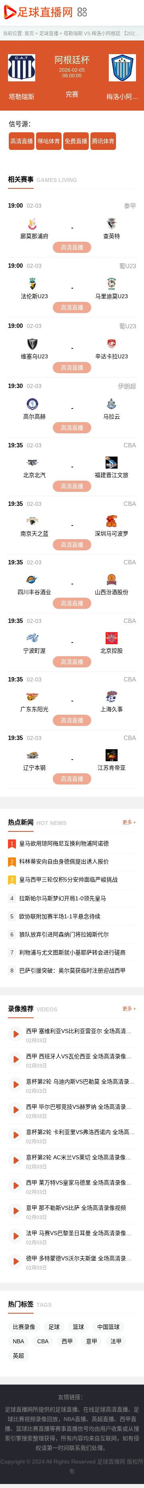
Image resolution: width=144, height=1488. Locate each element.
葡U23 (127, 266)
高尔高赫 (34, 416)
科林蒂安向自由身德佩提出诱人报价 (64, 861)
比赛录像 (24, 1327)
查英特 (111, 236)
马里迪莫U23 (111, 296)
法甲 (116, 1341)
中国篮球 (108, 1327)
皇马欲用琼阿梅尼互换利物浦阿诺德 (64, 843)
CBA (130, 445)
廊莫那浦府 (34, 236)
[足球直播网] (38, 19)
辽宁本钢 (34, 767)
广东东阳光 (34, 709)
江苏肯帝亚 (112, 767)
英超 (18, 1356)
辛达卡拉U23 (111, 356)
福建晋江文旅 (111, 475)
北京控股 (111, 650)
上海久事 (111, 709)
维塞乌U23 (34, 356)
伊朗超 (127, 386)
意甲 (91, 1341)
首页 (29, 33)
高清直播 (21, 141)
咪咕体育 (49, 141)
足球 (54, 1327)
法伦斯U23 (34, 296)
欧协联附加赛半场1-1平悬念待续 (59, 916)
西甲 (67, 1341)
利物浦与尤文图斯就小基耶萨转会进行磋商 (72, 952)
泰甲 (130, 205)
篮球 (78, 1327)
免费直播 (76, 141)
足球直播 (48, 33)
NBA (18, 1341)
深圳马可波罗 (111, 533)
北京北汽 (34, 475)
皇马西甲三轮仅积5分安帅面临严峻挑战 (68, 879)
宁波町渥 (34, 650)
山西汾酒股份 (111, 592)
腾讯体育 (103, 141)
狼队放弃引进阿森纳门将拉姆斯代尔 (64, 934)
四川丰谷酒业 (34, 592)
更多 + (129, 822)
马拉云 (111, 416)
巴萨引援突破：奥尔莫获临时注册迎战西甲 (72, 970)
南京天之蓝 (34, 533)
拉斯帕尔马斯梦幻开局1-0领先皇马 (62, 898)
